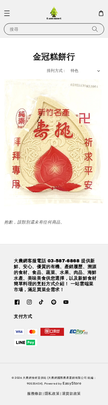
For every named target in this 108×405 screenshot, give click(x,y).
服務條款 (34, 393)
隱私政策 (52, 393)
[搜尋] (95, 29)
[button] (7, 13)
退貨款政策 (71, 393)
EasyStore (72, 383)
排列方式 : (56, 70)
